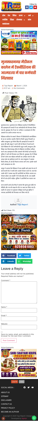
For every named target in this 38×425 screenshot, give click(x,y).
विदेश (14, 15)
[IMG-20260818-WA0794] (19, 249)
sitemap (4, 396)
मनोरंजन (5, 24)
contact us (6, 404)
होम (3, 15)
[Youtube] (35, 7)
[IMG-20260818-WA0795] (19, 376)
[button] (9, 255)
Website (4, 324)
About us (5, 392)
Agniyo (24, 418)
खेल (29, 19)
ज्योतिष (4, 19)
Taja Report (23, 204)
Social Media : (7, 387)
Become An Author (10, 412)
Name (4, 307)
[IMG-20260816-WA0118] (19, 54)
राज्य (20, 15)
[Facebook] (27, 7)
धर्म (29, 15)
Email (4, 315)
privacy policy (8, 408)
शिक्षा (12, 19)
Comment (5, 280)
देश (9, 15)
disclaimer (6, 400)
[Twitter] (31, 7)
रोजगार (19, 19)
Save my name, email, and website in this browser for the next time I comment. (17, 335)
